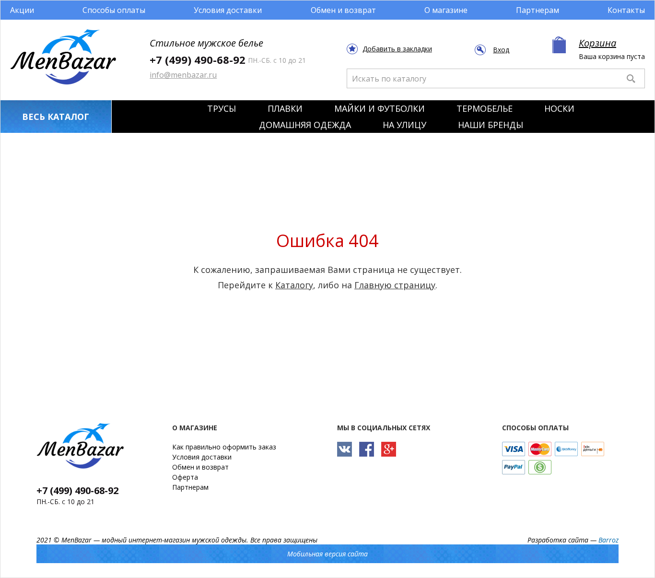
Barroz (608, 539)
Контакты (626, 10)
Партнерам (537, 10)
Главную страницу (394, 285)
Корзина (597, 42)
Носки (559, 108)
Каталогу (294, 285)
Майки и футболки (379, 108)
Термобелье (484, 108)
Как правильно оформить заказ (224, 446)
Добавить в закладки (397, 48)
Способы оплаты (113, 10)
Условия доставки (228, 10)
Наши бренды (490, 124)
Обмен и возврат (343, 10)
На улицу (404, 124)
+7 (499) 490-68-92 (198, 59)
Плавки (285, 108)
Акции (22, 10)
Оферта (185, 477)
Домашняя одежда (305, 124)
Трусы (221, 108)
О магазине (446, 10)
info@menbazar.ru (183, 75)
